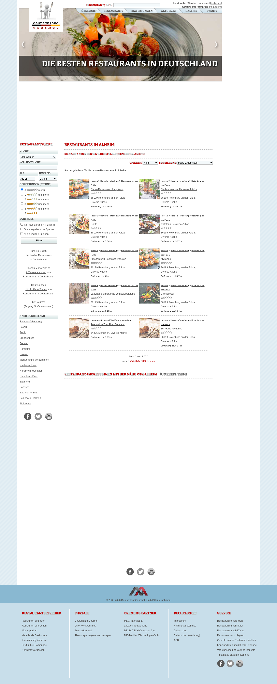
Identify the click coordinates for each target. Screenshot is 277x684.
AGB (176, 640)
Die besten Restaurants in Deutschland (46, 16)
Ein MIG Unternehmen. (158, 600)
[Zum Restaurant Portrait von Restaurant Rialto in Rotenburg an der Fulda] (79, 233)
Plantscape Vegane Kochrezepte (93, 635)
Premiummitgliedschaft (34, 640)
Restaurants (113, 11)
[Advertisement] (120, 111)
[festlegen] (216, 3)
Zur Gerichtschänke (171, 328)
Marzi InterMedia (133, 620)
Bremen (24, 343)
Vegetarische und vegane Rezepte (236, 650)
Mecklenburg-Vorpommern (34, 359)
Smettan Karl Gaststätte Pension (108, 259)
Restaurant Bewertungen (142, 11)
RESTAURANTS (74, 154)
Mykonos (166, 259)
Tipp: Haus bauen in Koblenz (233, 654)
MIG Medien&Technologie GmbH (142, 635)
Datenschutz (181, 630)
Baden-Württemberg (31, 321)
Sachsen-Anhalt (28, 392)
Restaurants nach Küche (230, 630)
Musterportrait (29, 630)
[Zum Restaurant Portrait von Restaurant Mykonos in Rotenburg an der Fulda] (149, 267)
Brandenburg (27, 338)
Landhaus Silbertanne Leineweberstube (113, 293)
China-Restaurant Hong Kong (107, 189)
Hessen (24, 354)
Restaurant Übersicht (86, 11)
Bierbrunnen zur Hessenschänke (179, 189)
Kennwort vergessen (33, 650)
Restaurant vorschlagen (230, 635)
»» (153, 360)
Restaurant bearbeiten (34, 625)
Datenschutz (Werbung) (187, 635)
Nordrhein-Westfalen (31, 370)
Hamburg (25, 348)
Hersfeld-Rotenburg (115, 154)
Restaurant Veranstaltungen (212, 11)
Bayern (24, 327)
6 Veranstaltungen (36, 272)
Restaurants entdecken (230, 620)
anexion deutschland (135, 625)
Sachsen (24, 387)
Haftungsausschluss (185, 625)
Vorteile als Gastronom (34, 635)
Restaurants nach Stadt (230, 625)
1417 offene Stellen (36, 289)
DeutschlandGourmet (86, 620)
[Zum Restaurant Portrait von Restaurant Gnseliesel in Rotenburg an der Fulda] (149, 302)
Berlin (23, 332)
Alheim (139, 154)
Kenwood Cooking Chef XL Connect (237, 645)
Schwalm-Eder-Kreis (109, 320)
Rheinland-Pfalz (29, 376)
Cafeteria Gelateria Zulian (175, 224)
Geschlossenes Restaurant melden (236, 640)
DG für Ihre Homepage (34, 645)
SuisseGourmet (83, 630)
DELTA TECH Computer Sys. (140, 630)
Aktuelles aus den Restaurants (169, 11)
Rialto (94, 224)
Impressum (180, 620)
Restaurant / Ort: (99, 5)
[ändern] (217, 6)
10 (147, 360)
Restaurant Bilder (191, 11)
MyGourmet (38, 302)
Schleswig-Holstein (30, 398)
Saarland (25, 381)
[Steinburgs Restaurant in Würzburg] (120, 80)
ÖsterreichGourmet (85, 625)
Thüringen (25, 403)
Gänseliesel (167, 293)
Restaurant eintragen (33, 620)
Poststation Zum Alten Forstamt (108, 324)
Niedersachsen (28, 365)
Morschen (126, 320)
